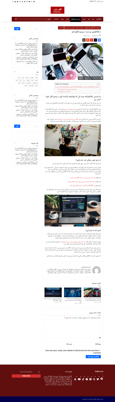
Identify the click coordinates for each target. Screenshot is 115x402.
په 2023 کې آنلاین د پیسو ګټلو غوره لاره (82, 185)
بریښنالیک (98, 344)
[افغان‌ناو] (57, 10)
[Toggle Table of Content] (97, 84)
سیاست (84, 19)
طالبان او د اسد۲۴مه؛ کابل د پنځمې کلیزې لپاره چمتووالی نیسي (26, 54)
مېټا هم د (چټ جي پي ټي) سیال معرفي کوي (81, 181)
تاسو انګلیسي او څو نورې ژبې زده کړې (70, 119)
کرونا (36, 86)
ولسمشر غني (35, 83)
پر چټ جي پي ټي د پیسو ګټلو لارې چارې (82, 177)
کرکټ (26, 86)
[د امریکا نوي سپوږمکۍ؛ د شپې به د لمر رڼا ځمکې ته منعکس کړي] (53, 292)
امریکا (27, 78)
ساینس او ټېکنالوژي (75, 19)
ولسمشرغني (29, 83)
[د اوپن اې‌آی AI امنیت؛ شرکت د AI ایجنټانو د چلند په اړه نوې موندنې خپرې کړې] (72, 292)
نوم (100, 337)
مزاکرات (28, 80)
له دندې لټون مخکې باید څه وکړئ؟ (68, 89)
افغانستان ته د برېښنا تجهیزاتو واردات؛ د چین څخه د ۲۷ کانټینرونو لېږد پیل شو (92, 299)
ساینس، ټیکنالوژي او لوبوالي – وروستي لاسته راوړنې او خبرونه (82, 27)
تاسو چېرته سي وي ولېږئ (68, 109)
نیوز (17, 80)
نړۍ (89, 19)
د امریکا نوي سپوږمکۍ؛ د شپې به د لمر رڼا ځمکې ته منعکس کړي (53, 299)
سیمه (93, 19)
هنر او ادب (56, 19)
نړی (23, 80)
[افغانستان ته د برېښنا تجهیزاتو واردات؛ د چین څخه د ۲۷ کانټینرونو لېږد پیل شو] (92, 292)
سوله (23, 78)
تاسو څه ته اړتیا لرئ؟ (65, 92)
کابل (19, 83)
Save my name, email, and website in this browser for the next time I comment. (73, 351)
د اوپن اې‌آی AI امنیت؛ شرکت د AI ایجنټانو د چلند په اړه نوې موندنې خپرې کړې (73, 300)
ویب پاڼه (69, 344)
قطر (32, 80)
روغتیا (67, 19)
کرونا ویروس (31, 86)
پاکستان (23, 83)
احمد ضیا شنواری (95, 36)
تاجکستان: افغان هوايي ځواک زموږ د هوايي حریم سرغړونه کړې (25, 50)
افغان (36, 78)
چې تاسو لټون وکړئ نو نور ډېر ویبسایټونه (73, 242)
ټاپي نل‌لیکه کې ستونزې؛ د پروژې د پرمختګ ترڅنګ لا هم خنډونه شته (26, 58)
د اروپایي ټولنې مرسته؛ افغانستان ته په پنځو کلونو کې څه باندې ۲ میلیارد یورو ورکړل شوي (26, 45)
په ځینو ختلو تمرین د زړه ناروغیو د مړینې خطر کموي (26, 62)
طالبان (36, 80)
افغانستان (98, 19)
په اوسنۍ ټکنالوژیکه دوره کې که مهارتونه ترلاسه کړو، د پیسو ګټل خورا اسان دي (78, 87)
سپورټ (62, 19)
